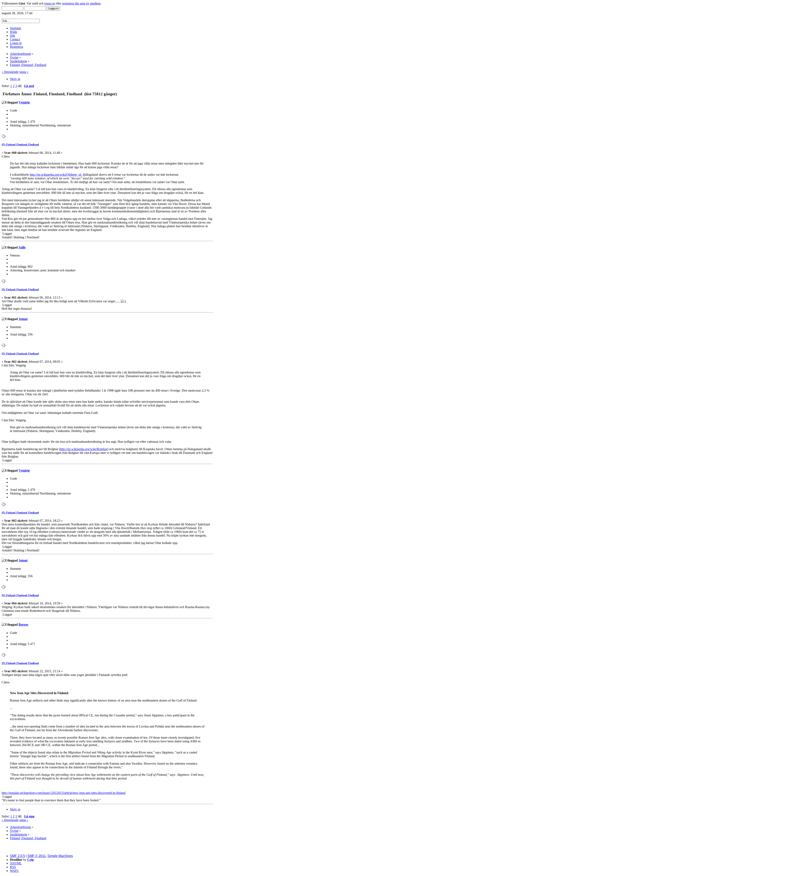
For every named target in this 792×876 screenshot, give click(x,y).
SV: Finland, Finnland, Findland (20, 144)
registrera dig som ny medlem (81, 3)
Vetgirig (24, 102)
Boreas (23, 624)
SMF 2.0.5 (17, 856)
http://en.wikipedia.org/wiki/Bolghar (83, 449)
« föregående (10, 72)
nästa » (23, 72)
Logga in (16, 43)
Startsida (15, 28)
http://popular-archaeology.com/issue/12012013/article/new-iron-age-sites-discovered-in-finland (63, 793)
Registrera (16, 46)
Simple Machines (60, 856)
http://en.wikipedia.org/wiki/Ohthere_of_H (57, 174)
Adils (22, 247)
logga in (49, 3)
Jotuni (23, 319)
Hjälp (13, 32)
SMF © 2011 (36, 856)
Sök (12, 35)
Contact (15, 39)
